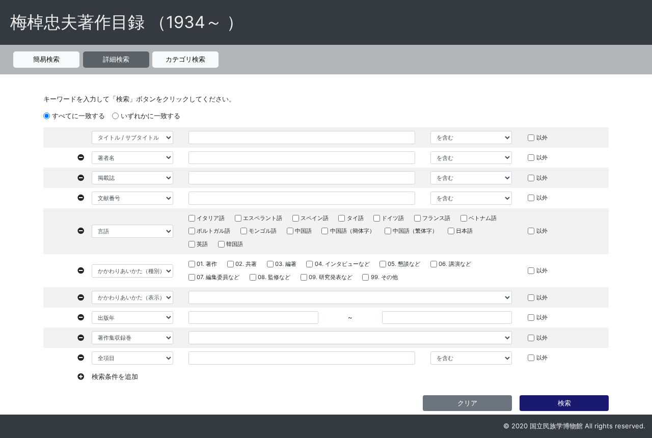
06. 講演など (455, 263)
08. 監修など (274, 277)
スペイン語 (315, 218)
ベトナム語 (483, 218)
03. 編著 (285, 263)
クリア (467, 403)
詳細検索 (116, 59)
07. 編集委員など (218, 277)
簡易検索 (46, 59)
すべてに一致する (78, 116)
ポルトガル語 (213, 230)
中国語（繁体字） (415, 230)
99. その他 (384, 277)
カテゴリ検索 (185, 59)
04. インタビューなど (342, 263)
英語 (202, 244)
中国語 (303, 230)
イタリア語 (211, 218)
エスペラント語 (262, 218)
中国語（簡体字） (352, 230)
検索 (564, 403)
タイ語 (355, 218)
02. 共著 (246, 263)
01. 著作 (207, 263)
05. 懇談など (404, 263)
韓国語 (234, 244)
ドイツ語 (393, 218)
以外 (542, 137)
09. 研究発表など (330, 277)
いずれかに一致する (150, 116)
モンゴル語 (263, 230)
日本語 (464, 230)
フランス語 (436, 218)
